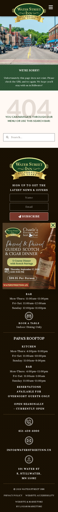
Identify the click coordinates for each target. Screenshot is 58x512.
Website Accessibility (39, 495)
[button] (53, 225)
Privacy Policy (13, 495)
